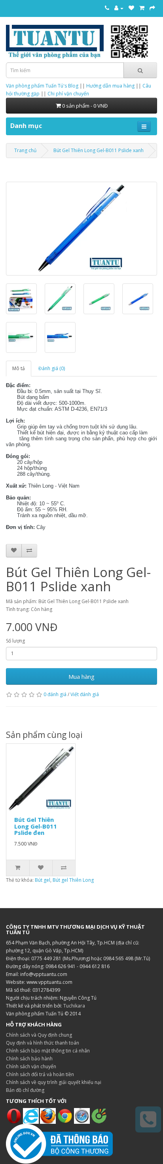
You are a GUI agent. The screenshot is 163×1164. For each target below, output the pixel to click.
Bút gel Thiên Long (73, 880)
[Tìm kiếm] (140, 70)
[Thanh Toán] (152, 7)
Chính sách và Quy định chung (39, 1035)
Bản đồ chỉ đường (25, 1090)
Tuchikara (74, 1005)
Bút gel (42, 880)
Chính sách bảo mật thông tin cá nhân (48, 1050)
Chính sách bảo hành (29, 1058)
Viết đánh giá (84, 694)
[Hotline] (107, 7)
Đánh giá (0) (51, 368)
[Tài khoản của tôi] (118, 7)
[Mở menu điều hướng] (144, 126)
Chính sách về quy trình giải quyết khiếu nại (53, 1082)
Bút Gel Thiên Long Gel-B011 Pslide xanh (98, 150)
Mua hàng (81, 676)
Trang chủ (25, 150)
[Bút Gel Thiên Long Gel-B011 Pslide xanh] (81, 229)
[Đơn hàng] (141, 7)
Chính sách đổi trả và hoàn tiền (40, 1074)
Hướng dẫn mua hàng (110, 85)
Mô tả (18, 368)
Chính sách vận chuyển (31, 1066)
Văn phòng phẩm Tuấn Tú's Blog (42, 85)
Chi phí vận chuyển (68, 93)
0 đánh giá (55, 694)
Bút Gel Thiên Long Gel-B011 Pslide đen (35, 826)
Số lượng (15, 640)
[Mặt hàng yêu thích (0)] (131, 7)
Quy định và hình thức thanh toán (42, 1042)
